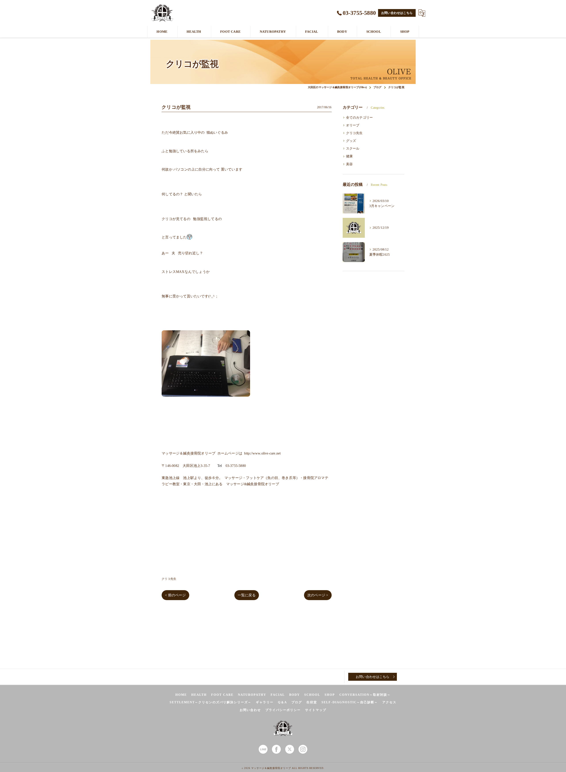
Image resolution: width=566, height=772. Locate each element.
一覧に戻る (247, 595)
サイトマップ (315, 710)
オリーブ (352, 125)
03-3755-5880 (236, 466)
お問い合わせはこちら (397, 13)
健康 (349, 156)
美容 (349, 164)
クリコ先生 (169, 578)
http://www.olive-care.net (262, 453)
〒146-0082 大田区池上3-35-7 (186, 466)
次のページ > (317, 595)
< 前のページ (175, 595)
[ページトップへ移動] (407, 676)
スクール (352, 148)
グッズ (351, 141)
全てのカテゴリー (359, 117)
